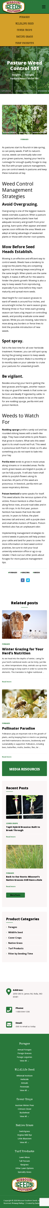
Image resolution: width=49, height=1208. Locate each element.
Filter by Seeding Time (20, 953)
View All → (24, 1060)
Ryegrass (24, 1164)
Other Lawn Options (25, 1168)
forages (13, 572)
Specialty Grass (24, 1172)
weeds (37, 572)
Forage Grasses (25, 1053)
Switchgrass (24, 1131)
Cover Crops (24, 30)
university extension (12, 551)
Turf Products (24, 43)
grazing (26, 572)
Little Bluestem (24, 1138)
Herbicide (24, 1079)
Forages (24, 17)
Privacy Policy (18, 1203)
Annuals (24, 1083)
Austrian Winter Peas (24, 1105)
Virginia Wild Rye (24, 1135)
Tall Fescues (24, 1161)
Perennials (24, 1086)
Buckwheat (25, 1112)
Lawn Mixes (24, 1157)
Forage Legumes (24, 1057)
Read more (6, 682)
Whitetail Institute (24, 1075)
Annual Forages (24, 1049)
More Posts (15, 895)
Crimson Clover (24, 1109)
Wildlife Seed (24, 24)
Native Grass (24, 37)
